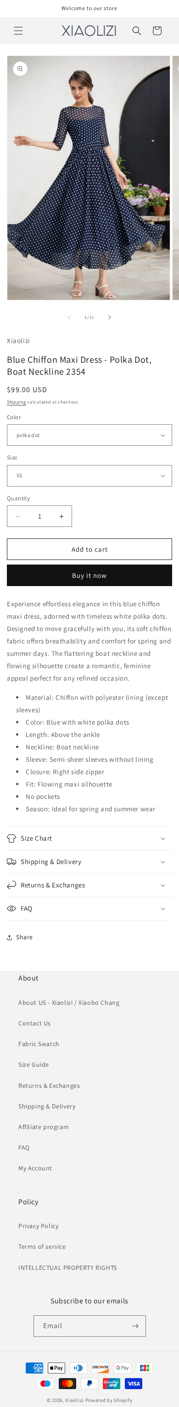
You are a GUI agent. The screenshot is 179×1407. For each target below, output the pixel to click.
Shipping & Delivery (46, 1106)
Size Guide (33, 1064)
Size (12, 457)
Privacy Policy (38, 1226)
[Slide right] (110, 317)
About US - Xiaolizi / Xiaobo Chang (68, 1002)
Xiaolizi (74, 1400)
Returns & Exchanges (49, 1085)
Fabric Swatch (39, 1044)
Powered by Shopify (109, 1400)
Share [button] (24, 937)
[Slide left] (69, 317)
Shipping (16, 402)
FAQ (24, 1147)
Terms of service (42, 1246)
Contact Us (34, 1023)
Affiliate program (43, 1127)
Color (14, 417)
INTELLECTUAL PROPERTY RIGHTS (67, 1267)
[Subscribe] (135, 1326)
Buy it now (89, 575)
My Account (35, 1168)
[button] (18, 31)
